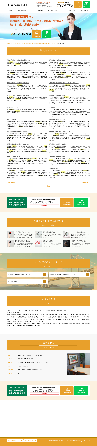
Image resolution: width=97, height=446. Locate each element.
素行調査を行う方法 (12, 107)
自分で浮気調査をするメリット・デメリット (61, 71)
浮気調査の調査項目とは (13, 156)
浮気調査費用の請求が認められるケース (18, 144)
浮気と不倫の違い (12, 119)
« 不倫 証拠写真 (11, 182)
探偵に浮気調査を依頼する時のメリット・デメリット (64, 83)
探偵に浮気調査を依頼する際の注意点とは (18, 60)
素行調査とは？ (53, 107)
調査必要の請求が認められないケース (59, 132)
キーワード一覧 (53, 279)
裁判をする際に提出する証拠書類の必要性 (18, 71)
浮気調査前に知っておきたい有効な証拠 (18, 83)
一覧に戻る (48, 186)
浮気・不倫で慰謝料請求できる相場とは (18, 132)
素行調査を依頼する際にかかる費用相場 (18, 95)
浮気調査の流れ (53, 168)
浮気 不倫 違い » (85, 182)
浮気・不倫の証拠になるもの (57, 119)
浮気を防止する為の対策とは (57, 60)
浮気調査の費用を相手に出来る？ (58, 144)
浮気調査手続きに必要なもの (15, 168)
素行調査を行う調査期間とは (57, 95)
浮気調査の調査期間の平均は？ (57, 156)
